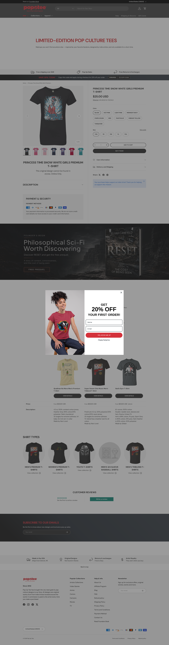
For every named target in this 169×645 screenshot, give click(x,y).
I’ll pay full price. (104, 340)
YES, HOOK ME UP (104, 335)
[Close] (121, 292)
